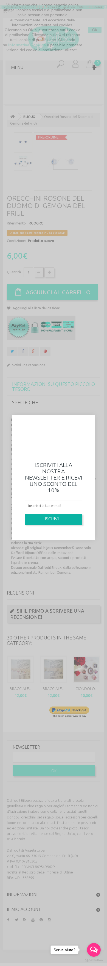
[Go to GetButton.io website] (94, 960)
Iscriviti (54, 518)
